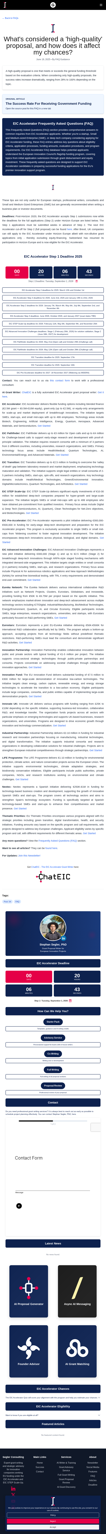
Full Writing (53, 1070)
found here (51, 848)
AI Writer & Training (66, 1463)
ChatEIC (26, 392)
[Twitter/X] (13, 1495)
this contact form (60, 380)
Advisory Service (53, 1038)
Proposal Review (53, 1086)
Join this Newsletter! (29, 855)
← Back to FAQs (10, 18)
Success (40, 1467)
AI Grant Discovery (66, 1487)
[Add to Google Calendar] (76, 281)
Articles (92, 1480)
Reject (53, 1521)
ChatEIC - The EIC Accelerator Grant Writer (52, 867)
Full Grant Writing (66, 1475)
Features (92, 1471)
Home (40, 1463)
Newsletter (93, 1463)
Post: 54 (7, 901)
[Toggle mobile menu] (101, 5)
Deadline (92, 1485)
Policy (53, 1515)
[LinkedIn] (13, 1489)
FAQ (17, 901)
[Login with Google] (53, 5)
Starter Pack (53, 1022)
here (69, 229)
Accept (53, 1527)
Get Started (44, 425)
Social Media (92, 1467)
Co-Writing (53, 1054)
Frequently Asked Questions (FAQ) (58, 840)
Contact (40, 1471)
